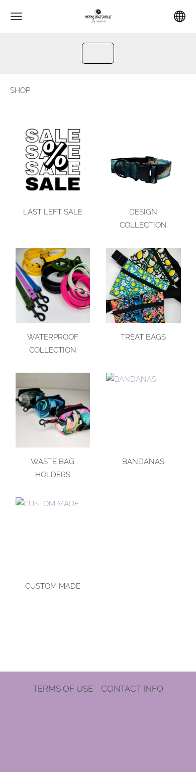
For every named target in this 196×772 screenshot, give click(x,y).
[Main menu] (16, 16)
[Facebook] (74, 718)
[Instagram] (121, 718)
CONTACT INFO (132, 689)
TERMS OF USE (63, 689)
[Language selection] (179, 16)
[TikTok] (98, 718)
